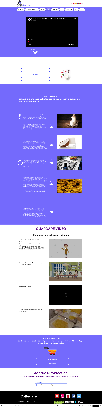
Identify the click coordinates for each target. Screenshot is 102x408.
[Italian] (80, 3)
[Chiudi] (100, 406)
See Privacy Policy (56, 405)
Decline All (89, 405)
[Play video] (65, 248)
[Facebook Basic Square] (73, 396)
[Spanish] (76, 3)
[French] (78, 3)
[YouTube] (57, 396)
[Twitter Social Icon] (79, 396)
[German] (74, 3)
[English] (72, 3)
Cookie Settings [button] (81, 405)
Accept (96, 405)
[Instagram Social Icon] (62, 396)
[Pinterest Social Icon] (68, 396)
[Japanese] (82, 3)
